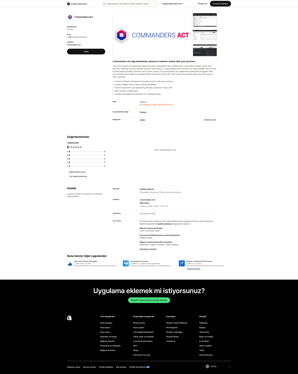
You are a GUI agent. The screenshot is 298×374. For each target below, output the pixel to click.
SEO (135, 346)
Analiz (142, 120)
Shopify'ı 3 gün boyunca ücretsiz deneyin (149, 300)
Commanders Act (74, 45)
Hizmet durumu (206, 355)
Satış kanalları (106, 323)
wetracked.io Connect (139, 261)
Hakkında (203, 323)
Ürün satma (105, 332)
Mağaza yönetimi (107, 350)
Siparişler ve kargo (108, 336)
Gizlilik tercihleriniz (137, 367)
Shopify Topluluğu (174, 332)
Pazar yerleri (138, 327)
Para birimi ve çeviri (142, 355)
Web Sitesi (144, 203)
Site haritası (121, 367)
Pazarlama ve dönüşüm (110, 346)
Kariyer (202, 327)
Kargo (135, 350)
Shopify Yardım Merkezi (176, 323)
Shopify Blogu (172, 336)
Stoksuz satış (139, 323)
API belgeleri (172, 327)
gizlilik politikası (165, 224)
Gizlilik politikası (147, 189)
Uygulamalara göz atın (172, 3)
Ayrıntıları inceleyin (148, 249)
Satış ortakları (205, 346)
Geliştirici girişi (73, 367)
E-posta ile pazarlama (142, 341)
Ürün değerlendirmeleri (143, 332)
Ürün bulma (105, 327)
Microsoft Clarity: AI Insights (85, 261)
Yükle (86, 51)
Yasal (201, 350)
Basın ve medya (206, 336)
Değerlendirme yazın (77, 172)
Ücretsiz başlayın (220, 3)
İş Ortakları (204, 341)
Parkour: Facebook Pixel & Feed (199, 261)
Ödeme (143, 112)
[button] (93, 263)
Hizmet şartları (89, 367)
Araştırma (170, 341)
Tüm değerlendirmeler (78, 176)
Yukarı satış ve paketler (143, 336)
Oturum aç (202, 3)
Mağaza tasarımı (107, 341)
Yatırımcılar (204, 332)
